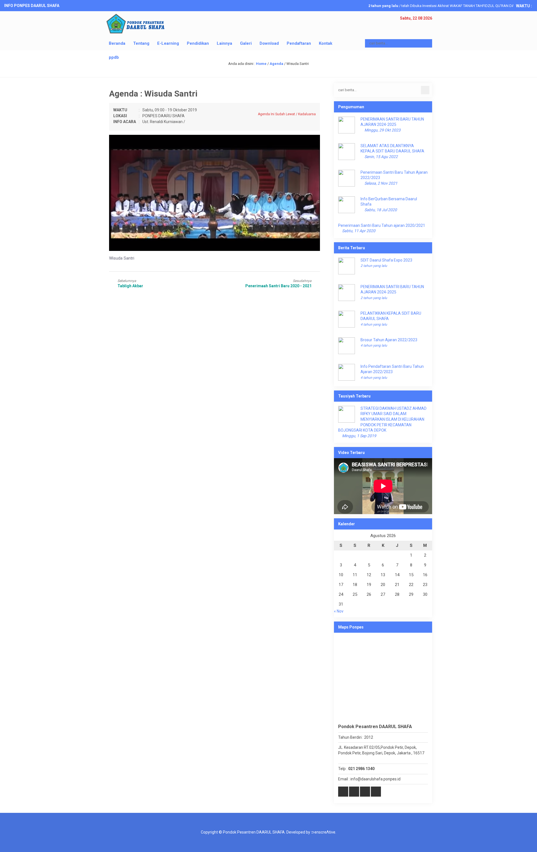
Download (269, 43)
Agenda (276, 64)
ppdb (114, 57)
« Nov (338, 611)
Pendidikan (198, 43)
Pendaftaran (299, 43)
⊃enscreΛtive (323, 832)
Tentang (141, 43)
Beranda (117, 43)
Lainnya (224, 43)
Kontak (325, 43)
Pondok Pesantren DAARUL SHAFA (254, 832)
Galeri (246, 43)
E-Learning (168, 43)
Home (261, 64)
